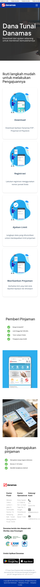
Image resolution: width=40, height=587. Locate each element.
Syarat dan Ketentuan (10, 583)
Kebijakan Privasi (23, 583)
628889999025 (33, 512)
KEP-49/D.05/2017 (27, 574)
